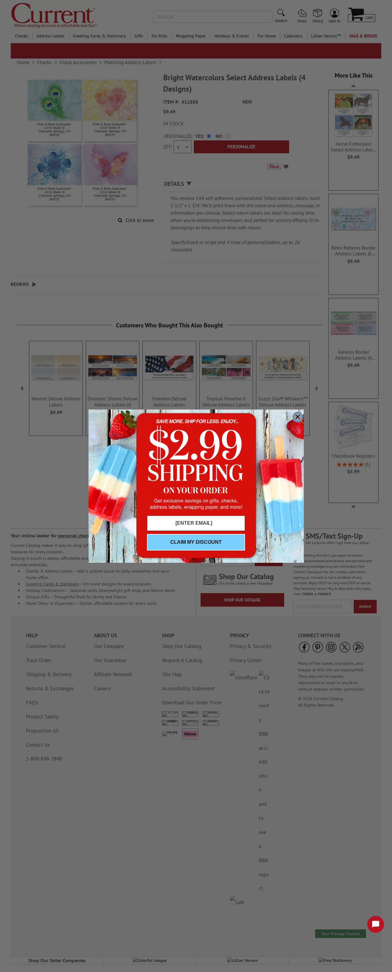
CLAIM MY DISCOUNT (196, 542)
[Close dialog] (298, 417)
